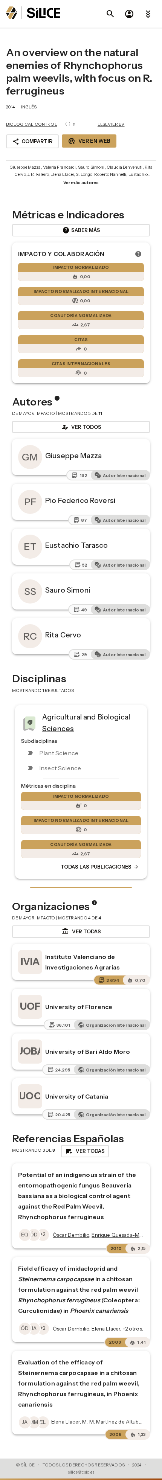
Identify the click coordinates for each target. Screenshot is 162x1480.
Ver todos (81, 426)
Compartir (32, 141)
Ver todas (81, 931)
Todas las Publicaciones (100, 867)
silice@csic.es (81, 1472)
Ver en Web (89, 141)
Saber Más (81, 230)
